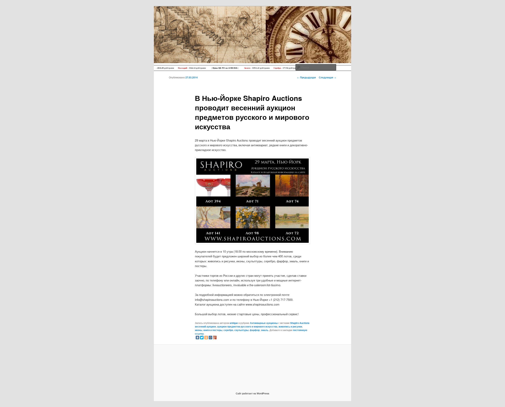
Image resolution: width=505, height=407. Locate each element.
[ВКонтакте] (197, 337)
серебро (228, 330)
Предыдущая (306, 77)
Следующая (327, 77)
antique (234, 323)
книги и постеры (212, 330)
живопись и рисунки (290, 326)
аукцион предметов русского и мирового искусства (247, 326)
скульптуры (241, 330)
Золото (237, 68)
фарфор (255, 330)
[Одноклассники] (206, 337)
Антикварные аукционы (264, 323)
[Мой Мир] (210, 337)
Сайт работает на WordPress (252, 393)
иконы (198, 330)
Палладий (172, 68)
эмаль (264, 330)
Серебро (267, 68)
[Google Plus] (215, 337)
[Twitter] (202, 337)
